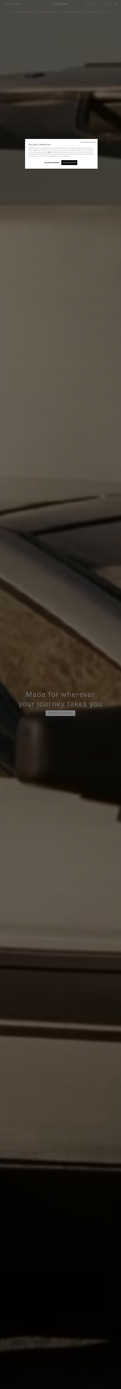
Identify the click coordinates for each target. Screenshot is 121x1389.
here (49, 152)
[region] (61, 154)
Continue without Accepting (88, 142)
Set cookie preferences (52, 162)
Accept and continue (69, 162)
